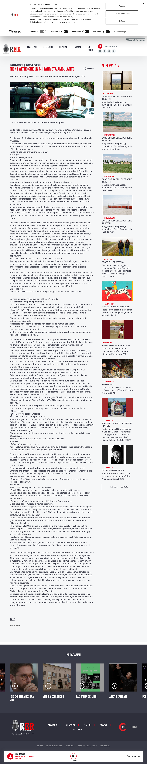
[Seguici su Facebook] (104, 51)
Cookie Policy (105, 746)
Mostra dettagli (120, 32)
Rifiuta (122, 21)
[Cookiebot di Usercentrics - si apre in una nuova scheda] (15, 31)
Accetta (122, 6)
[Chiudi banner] (143, 3)
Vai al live (136, 756)
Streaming (48, 47)
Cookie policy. (67, 17)
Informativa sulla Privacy (87, 746)
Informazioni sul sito (54, 746)
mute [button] (128, 756)
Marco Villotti (15, 625)
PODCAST (77, 47)
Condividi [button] (90, 69)
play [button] (73, 756)
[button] (1, 679)
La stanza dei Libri (86, 696)
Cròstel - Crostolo (113, 262)
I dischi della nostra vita (22, 698)
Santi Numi (107, 384)
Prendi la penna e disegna (116, 306)
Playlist (63, 47)
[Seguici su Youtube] (109, 51)
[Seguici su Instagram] (114, 51)
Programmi (32, 47)
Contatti (40, 746)
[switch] (64, 31)
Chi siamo (90, 48)
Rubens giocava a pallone (116, 345)
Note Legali (70, 746)
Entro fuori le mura (113, 470)
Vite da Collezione (53, 696)
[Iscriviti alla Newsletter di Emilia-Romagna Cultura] (100, 51)
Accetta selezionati (122, 14)
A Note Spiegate (118, 696)
